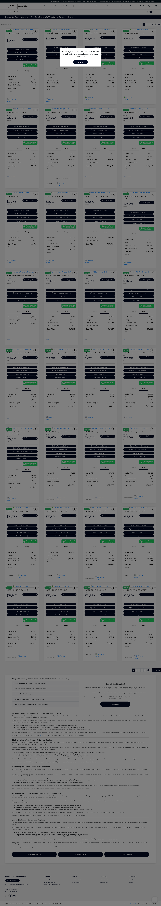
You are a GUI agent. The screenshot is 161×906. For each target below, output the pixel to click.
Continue (80, 62)
